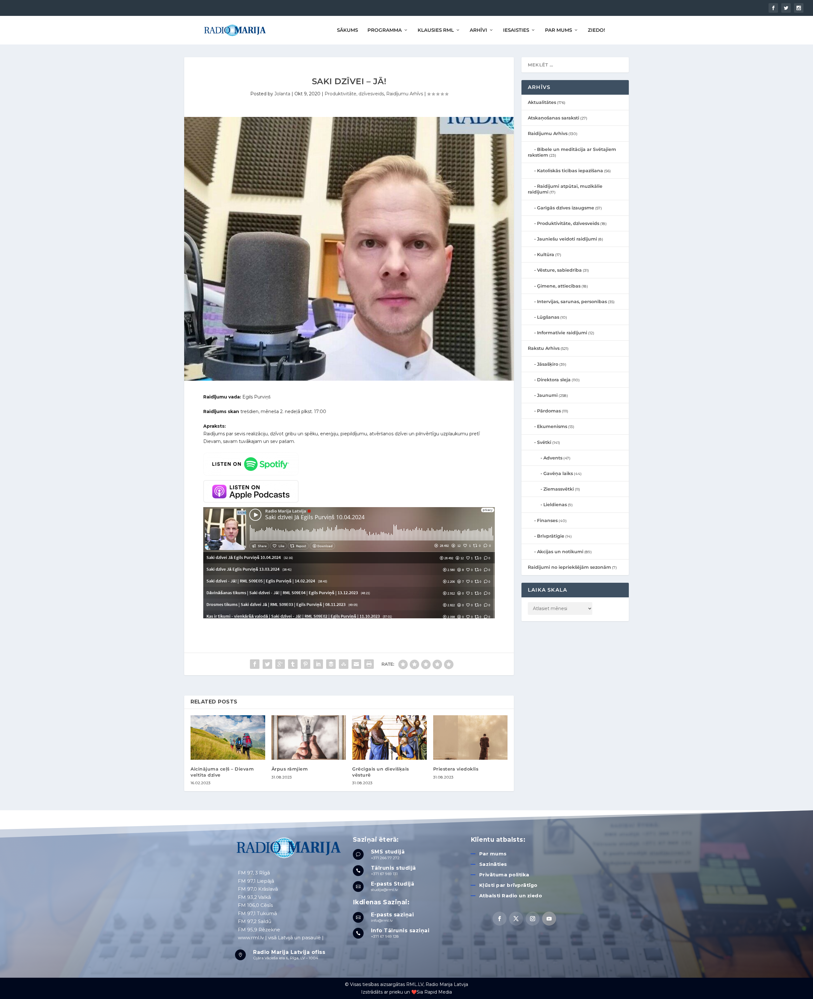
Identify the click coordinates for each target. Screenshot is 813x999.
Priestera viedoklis (456, 769)
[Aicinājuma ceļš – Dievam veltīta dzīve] (228, 737)
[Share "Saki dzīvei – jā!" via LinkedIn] (318, 664)
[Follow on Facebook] (500, 919)
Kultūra (545, 254)
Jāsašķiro (547, 364)
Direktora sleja (554, 380)
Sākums (347, 30)
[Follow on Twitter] (516, 919)
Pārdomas (549, 411)
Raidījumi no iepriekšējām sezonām (569, 567)
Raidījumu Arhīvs (404, 94)
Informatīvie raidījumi (562, 333)
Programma (384, 30)
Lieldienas (555, 504)
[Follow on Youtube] (549, 919)
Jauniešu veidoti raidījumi (567, 239)
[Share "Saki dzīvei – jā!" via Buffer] (331, 664)
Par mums (493, 854)
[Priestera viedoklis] (470, 737)
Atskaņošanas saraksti (553, 118)
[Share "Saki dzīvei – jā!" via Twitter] (267, 664)
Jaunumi (547, 395)
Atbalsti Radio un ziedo (510, 896)
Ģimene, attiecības (559, 286)
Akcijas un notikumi (560, 551)
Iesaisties (516, 30)
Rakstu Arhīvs (544, 348)
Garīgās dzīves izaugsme (565, 208)
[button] (799, 8)
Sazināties (493, 864)
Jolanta (282, 94)
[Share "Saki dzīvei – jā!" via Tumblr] (292, 664)
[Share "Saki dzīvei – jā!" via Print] (369, 664)
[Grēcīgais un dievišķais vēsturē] (389, 737)
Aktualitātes (542, 102)
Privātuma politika (504, 875)
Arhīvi (478, 30)
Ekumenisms (552, 426)
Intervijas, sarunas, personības (572, 301)
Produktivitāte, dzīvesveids (354, 94)
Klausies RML (436, 30)
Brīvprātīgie (550, 536)
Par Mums (558, 30)
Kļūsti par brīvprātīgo (508, 885)
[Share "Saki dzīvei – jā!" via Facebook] (254, 664)
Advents (552, 458)
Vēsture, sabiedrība (559, 270)
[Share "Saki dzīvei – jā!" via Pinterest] (305, 664)
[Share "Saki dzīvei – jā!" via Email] (356, 664)
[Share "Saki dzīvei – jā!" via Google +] (280, 664)
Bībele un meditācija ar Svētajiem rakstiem (572, 152)
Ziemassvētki (558, 489)
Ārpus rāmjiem (290, 769)
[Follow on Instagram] (533, 919)
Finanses (547, 520)
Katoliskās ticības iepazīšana (570, 170)
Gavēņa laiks (558, 473)
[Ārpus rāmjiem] (309, 737)
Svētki (544, 442)
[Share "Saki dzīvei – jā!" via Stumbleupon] (343, 664)
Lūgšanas (548, 317)
